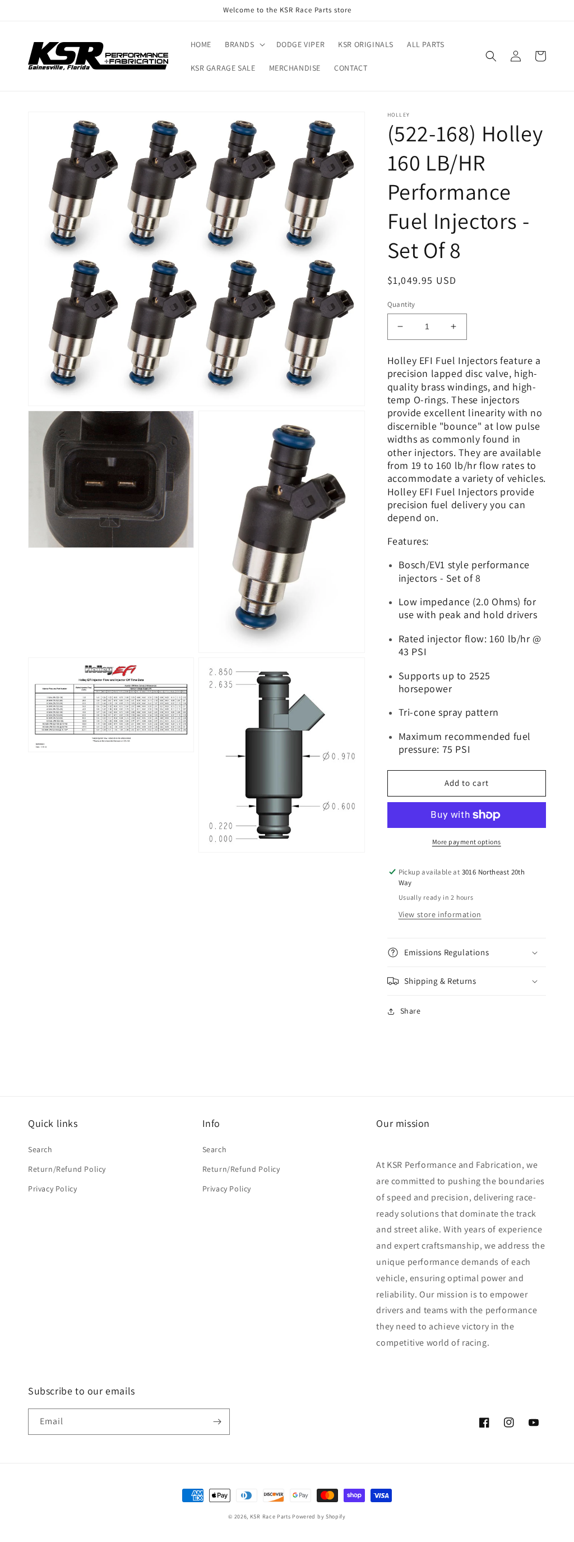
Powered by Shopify (319, 1516)
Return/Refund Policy (67, 1169)
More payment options (466, 841)
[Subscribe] (217, 1421)
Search (40, 1149)
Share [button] (410, 1011)
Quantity (401, 304)
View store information (440, 914)
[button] (244, 44)
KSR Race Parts (270, 1516)
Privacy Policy (52, 1189)
